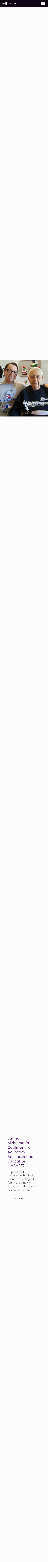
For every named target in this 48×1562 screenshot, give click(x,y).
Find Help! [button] (17, 1198)
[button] (3, 388)
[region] (24, 388)
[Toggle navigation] (43, 3)
